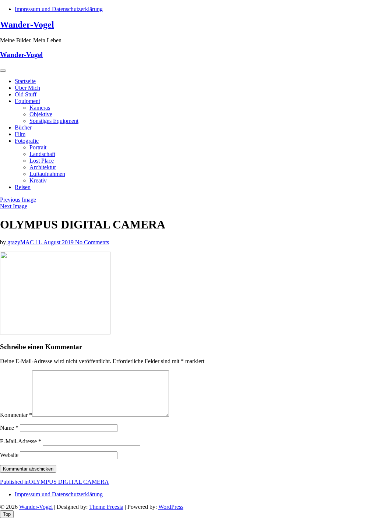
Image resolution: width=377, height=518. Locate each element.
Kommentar (16, 415)
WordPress (170, 507)
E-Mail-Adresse (20, 441)
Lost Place (41, 160)
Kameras (39, 107)
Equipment (27, 101)
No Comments (92, 242)
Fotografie (27, 141)
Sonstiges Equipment (53, 121)
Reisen (23, 187)
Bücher (23, 127)
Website (9, 455)
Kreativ (38, 180)
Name (9, 428)
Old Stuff (25, 94)
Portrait (37, 147)
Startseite (25, 81)
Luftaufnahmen (47, 174)
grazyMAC (20, 242)
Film (20, 134)
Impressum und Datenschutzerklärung (59, 9)
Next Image (13, 206)
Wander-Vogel (27, 24)
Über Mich (27, 88)
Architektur (42, 167)
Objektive (40, 114)
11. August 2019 (55, 242)
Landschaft (42, 154)
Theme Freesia (106, 507)
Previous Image (18, 199)
